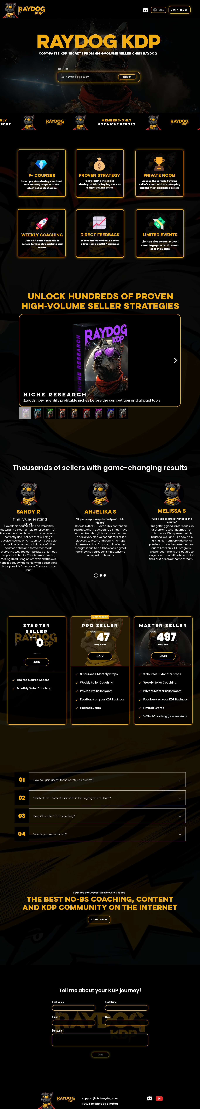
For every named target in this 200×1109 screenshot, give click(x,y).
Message (57, 1030)
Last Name (111, 1002)
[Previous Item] (24, 360)
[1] (95, 575)
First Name (58, 1002)
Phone (107, 1017)
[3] (105, 575)
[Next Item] (175, 360)
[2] (100, 575)
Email (55, 1017)
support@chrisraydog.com (100, 1098)
